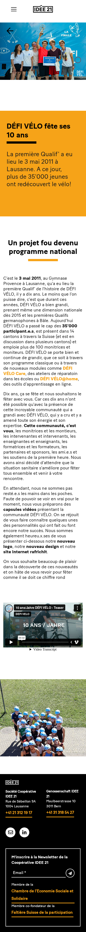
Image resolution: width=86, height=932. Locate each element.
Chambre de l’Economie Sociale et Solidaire (42, 895)
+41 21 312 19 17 (19, 812)
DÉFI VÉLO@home (59, 378)
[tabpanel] (43, 67)
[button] (14, 9)
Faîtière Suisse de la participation (42, 912)
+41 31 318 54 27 (60, 812)
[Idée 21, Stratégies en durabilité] (43, 9)
